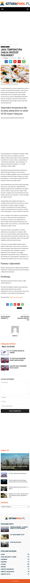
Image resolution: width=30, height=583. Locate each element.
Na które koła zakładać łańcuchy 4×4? (23, 318)
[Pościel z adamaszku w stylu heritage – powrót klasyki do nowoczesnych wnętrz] (4, 481)
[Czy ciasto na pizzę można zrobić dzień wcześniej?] (5, 360)
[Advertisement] (15, 27)
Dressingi (4, 562)
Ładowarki (4, 559)
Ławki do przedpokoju (7, 571)
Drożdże (7, 46)
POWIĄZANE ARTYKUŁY (8, 344)
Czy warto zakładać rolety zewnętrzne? (18, 473)
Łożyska (3, 564)
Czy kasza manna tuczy (17, 534)
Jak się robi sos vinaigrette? (5, 317)
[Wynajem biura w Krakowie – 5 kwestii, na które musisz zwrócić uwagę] (15, 462)
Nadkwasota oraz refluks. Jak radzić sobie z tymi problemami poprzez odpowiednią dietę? (19, 495)
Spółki (3, 554)
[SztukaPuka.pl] (15, 4)
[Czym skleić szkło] (5, 544)
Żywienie (3, 46)
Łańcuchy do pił (6, 574)
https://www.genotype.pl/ (16, 297)
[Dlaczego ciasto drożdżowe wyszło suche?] (5, 368)
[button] (28, 9)
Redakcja (6, 58)
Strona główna (4, 44)
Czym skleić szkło (15, 542)
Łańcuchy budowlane (7, 569)
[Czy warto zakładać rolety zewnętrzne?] (4, 475)
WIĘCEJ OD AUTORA (8, 347)
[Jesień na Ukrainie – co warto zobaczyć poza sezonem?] (5, 529)
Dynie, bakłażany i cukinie (8, 557)
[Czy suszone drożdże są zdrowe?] (5, 352)
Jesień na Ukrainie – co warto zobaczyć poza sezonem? (19, 527)
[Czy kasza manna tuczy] (5, 537)
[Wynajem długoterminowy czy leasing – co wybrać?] (4, 488)
